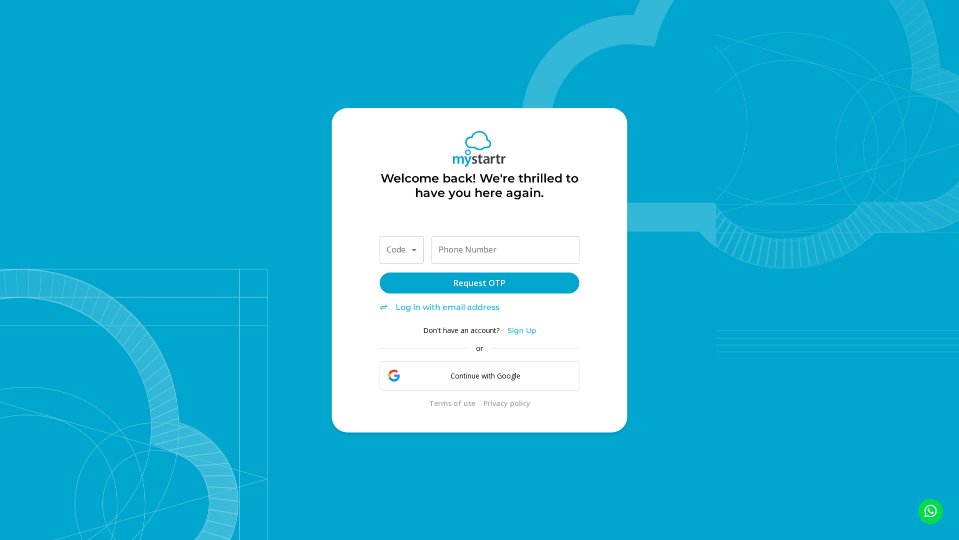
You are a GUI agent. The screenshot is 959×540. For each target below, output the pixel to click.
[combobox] (402, 250)
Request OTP (479, 283)
